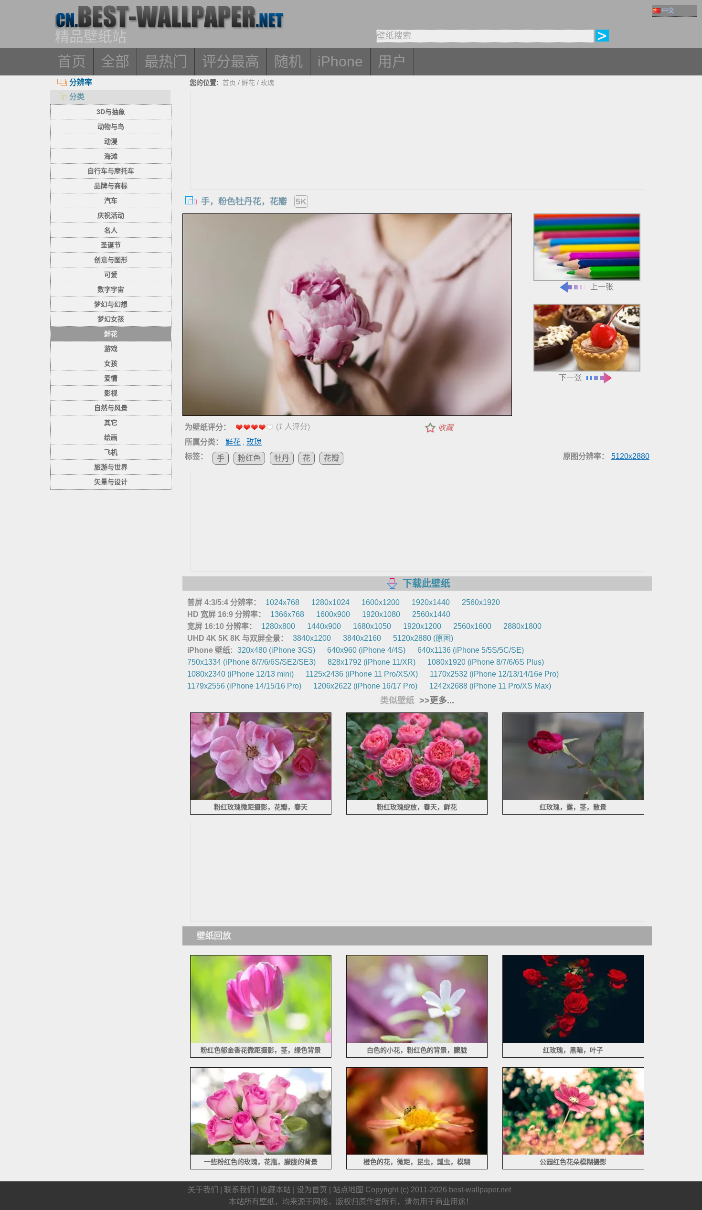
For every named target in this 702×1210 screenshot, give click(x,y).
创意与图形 (111, 260)
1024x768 (282, 602)
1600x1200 (381, 602)
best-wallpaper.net (480, 1190)
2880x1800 (522, 626)
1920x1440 (431, 602)
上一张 (601, 287)
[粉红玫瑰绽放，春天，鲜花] (417, 798)
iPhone (340, 61)
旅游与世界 (111, 467)
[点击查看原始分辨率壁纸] (347, 316)
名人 (110, 230)
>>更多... (435, 700)
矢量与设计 (111, 482)
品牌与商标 (111, 186)
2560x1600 (472, 626)
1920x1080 (381, 614)
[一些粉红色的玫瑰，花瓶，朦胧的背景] (261, 1153)
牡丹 (281, 458)
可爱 (110, 274)
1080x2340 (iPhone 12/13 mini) (240, 674)
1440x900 (324, 626)
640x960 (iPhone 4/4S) (366, 650)
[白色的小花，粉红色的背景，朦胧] (417, 1041)
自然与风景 (111, 408)
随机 (288, 61)
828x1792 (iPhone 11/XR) (371, 662)
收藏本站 (275, 1190)
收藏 (445, 428)
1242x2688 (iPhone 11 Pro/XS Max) (490, 686)
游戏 (110, 348)
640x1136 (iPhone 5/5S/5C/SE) (470, 650)
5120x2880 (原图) (423, 638)
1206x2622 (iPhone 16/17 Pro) (365, 686)
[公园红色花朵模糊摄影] (573, 1153)
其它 (110, 422)
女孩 (110, 363)
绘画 (110, 437)
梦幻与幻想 (111, 304)
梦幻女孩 (110, 319)
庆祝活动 (110, 215)
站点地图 (348, 1190)
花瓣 (331, 458)
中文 (668, 10)
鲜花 (110, 334)
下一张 (570, 377)
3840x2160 (362, 638)
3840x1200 (312, 638)
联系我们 (239, 1190)
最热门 (165, 61)
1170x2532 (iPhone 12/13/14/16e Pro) (494, 674)
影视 (110, 393)
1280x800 (278, 626)
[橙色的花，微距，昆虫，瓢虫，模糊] (417, 1153)
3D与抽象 (110, 112)
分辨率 (80, 82)
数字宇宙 (110, 289)
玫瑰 (267, 82)
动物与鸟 (110, 126)
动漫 (110, 141)
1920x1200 (422, 626)
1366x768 (287, 614)
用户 (392, 61)
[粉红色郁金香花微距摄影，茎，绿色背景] (261, 1041)
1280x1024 (330, 602)
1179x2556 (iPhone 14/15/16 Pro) (244, 686)
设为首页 (312, 1190)
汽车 (110, 200)
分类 (77, 97)
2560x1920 (481, 602)
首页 (71, 61)
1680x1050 (372, 626)
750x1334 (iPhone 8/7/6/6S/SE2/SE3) (251, 662)
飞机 (110, 452)
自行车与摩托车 (110, 171)
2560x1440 (431, 614)
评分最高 (230, 61)
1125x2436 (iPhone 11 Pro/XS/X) (362, 674)
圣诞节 (111, 245)
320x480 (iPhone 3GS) (276, 650)
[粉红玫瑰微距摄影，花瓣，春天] (261, 798)
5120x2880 (630, 456)
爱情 (110, 378)
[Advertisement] (417, 162)
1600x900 (333, 614)
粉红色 (249, 458)
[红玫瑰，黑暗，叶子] (573, 1041)
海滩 (110, 156)
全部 (115, 61)
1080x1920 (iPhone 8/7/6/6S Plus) (485, 662)
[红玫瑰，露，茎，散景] (573, 798)
